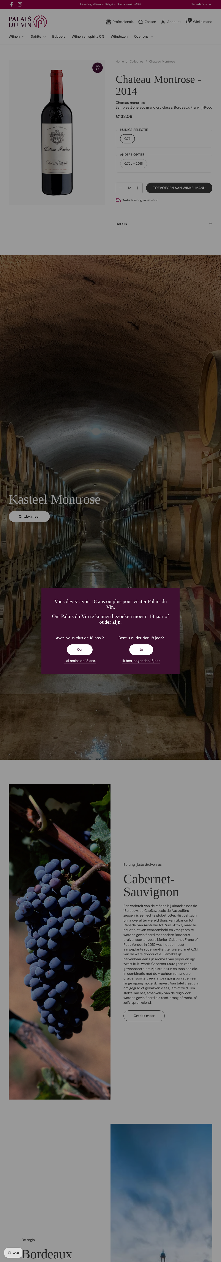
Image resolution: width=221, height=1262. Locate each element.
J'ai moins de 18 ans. (80, 660)
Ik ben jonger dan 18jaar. (141, 660)
